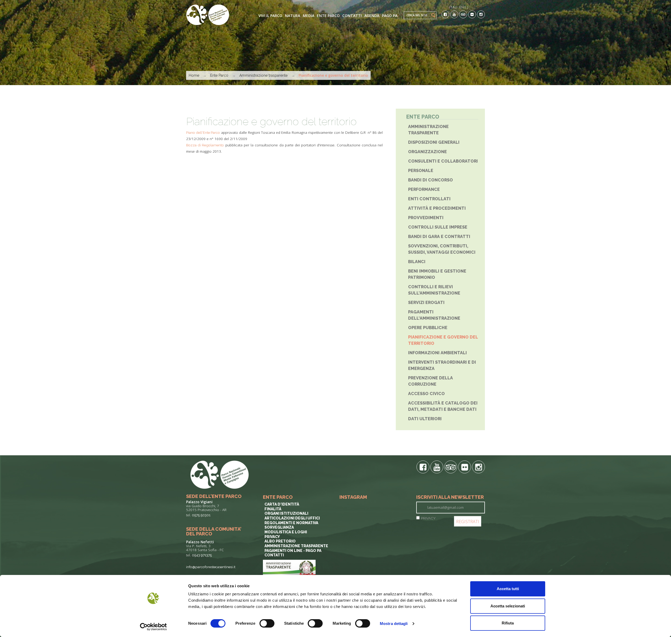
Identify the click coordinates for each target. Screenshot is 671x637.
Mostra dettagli (394, 623)
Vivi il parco (270, 15)
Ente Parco (328, 15)
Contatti (352, 15)
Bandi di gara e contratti (439, 236)
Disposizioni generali (433, 142)
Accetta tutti (508, 588)
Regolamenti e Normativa (291, 523)
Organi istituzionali (286, 513)
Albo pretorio (280, 541)
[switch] (266, 623)
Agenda (371, 15)
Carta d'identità (281, 504)
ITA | (453, 7)
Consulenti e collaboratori (443, 161)
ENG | (463, 7)
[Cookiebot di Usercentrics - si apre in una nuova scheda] (153, 627)
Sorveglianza (279, 527)
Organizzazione (427, 151)
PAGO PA (389, 15)
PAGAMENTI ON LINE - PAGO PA (292, 551)
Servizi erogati (426, 302)
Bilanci (416, 261)
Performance (424, 189)
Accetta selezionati (507, 606)
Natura (292, 15)
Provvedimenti (425, 217)
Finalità (272, 509)
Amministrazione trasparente (263, 75)
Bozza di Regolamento (205, 145)
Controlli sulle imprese (437, 227)
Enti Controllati (429, 198)
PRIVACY (428, 518)
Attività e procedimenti (437, 208)
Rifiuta (508, 623)
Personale (420, 170)
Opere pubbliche (427, 327)
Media (308, 15)
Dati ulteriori (425, 418)
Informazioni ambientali (437, 352)
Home (194, 75)
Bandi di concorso (430, 180)
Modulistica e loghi (285, 532)
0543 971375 (202, 555)
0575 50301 (201, 515)
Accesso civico (426, 393)
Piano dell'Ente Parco (203, 132)
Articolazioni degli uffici (292, 518)
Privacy (272, 537)
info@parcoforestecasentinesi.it (210, 567)
